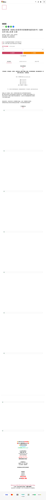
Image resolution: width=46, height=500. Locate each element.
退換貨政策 (13, 488)
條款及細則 (18, 488)
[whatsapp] (11, 27)
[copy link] (13, 27)
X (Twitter (22, 446)
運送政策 (23, 474)
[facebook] (8, 27)
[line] (6, 27)
